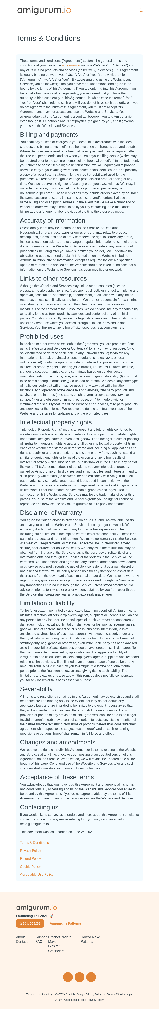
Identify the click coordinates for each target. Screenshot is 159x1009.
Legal (83, 999)
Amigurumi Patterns (65, 923)
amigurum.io (71, 65)
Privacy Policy (30, 850)
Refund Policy (30, 858)
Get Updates (30, 923)
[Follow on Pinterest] (91, 977)
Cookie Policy (30, 866)
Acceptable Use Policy (36, 874)
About (20, 937)
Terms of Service (116, 994)
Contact (21, 941)
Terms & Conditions (34, 842)
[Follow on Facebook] (79, 977)
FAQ (39, 941)
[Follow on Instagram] (68, 977)
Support (41, 937)
